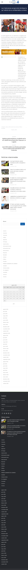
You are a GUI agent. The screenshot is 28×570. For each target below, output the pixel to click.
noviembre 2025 (6, 329)
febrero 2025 (5, 348)
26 (10, 298)
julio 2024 (5, 363)
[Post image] (5, 163)
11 (7, 294)
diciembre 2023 (6, 379)
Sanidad (5, 265)
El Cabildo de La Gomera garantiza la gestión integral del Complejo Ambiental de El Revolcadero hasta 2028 (18, 180)
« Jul (13, 303)
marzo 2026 (5, 320)
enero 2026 (5, 324)
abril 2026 (5, 318)
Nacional (5, 252)
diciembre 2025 (6, 326)
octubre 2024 (5, 357)
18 (7, 296)
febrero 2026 (5, 322)
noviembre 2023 (6, 381)
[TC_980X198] (14, 54)
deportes (5, 239)
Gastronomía (6, 244)
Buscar (4, 221)
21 (17, 296)
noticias (17, 127)
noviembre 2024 (6, 355)
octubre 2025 (5, 331)
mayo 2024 (5, 368)
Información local (12, 127)
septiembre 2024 (6, 359)
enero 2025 (5, 350)
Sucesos (5, 274)
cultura (7, 127)
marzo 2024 (5, 372)
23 (23, 296)
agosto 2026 (5, 309)
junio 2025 (5, 339)
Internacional (6, 250)
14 (17, 294)
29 (20, 298)
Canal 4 (4, 231)
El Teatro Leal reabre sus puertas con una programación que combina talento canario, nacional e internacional (18, 206)
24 (4, 298)
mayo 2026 (5, 315)
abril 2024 (5, 370)
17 (4, 296)
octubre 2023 (5, 383)
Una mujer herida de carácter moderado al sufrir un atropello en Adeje (17, 162)
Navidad (5, 254)
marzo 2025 (5, 346)
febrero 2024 (5, 374)
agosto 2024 (5, 361)
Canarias (5, 233)
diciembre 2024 (6, 352)
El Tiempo (5, 241)
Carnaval (5, 235)
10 (4, 294)
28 (17, 298)
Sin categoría (5, 270)
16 (23, 294)
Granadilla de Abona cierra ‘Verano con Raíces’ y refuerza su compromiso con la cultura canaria (17, 189)
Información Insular (7, 246)
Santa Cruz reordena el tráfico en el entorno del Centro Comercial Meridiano (18, 171)
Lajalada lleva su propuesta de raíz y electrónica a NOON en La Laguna (18, 197)
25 (7, 298)
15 (20, 294)
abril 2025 (5, 344)
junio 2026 (5, 313)
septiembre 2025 (6, 333)
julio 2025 (5, 337)
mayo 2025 (5, 342)
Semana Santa (6, 268)
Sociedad (3, 128)
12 (10, 294)
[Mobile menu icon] (2, 2)
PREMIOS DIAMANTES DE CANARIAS (10, 263)
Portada (4, 261)
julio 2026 (5, 311)
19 (10, 296)
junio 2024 (5, 366)
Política (20, 127)
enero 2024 (5, 376)
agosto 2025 (5, 335)
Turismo (4, 276)
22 (20, 296)
